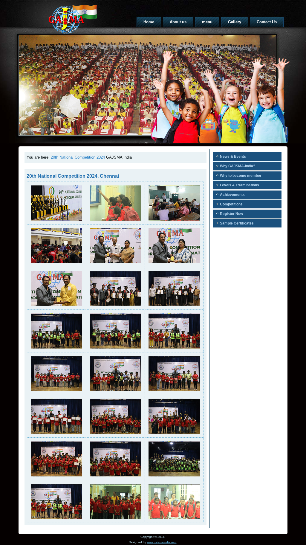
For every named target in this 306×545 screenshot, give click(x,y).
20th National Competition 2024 (78, 157)
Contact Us (267, 22)
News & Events (233, 156)
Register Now (231, 214)
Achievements (232, 195)
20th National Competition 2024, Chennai (73, 176)
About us (178, 22)
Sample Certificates (237, 223)
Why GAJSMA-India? (237, 166)
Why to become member (240, 176)
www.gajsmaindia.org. (162, 542)
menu (207, 22)
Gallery (234, 22)
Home (148, 22)
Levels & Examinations (239, 185)
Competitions (231, 204)
